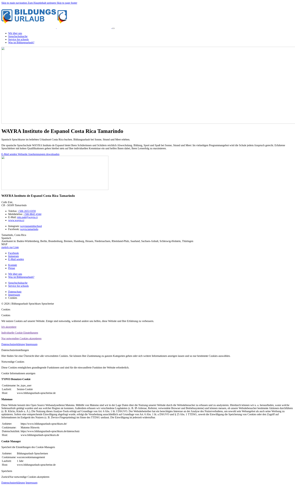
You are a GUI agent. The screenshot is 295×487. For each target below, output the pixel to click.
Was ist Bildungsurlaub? (21, 277)
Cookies (5, 309)
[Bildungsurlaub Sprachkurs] (56, 27)
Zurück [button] (5, 476)
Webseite (23, 154)
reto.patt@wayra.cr (27, 217)
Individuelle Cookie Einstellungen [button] (19, 332)
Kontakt (12, 265)
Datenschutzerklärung (13, 344)
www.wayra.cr (16, 220)
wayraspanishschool (31, 226)
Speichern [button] (6, 471)
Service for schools (18, 285)
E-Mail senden (9, 154)
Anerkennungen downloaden (43, 154)
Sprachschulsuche (17, 282)
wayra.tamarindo (29, 229)
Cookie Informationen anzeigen (18, 373)
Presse (11, 268)
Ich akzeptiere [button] (8, 326)
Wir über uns (15, 273)
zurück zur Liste (10, 247)
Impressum (31, 344)
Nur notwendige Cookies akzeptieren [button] (21, 338)
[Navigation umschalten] (113, 28)
